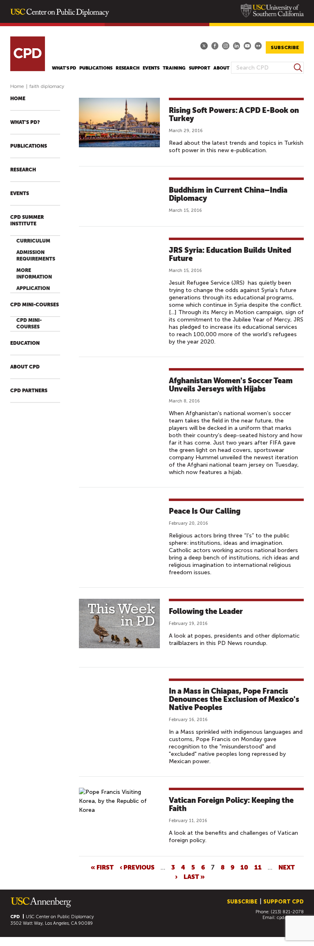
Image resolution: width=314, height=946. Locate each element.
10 (244, 867)
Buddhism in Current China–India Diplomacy (228, 194)
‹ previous (137, 867)
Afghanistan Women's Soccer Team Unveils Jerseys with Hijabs (231, 384)
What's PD (64, 68)
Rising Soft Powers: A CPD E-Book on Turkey (234, 114)
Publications (95, 68)
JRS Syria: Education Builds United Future (230, 254)
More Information (34, 273)
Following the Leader (206, 611)
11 (258, 867)
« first (102, 867)
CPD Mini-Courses (34, 305)
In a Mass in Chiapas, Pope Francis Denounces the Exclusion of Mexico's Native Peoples (234, 699)
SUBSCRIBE (285, 47)
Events (151, 68)
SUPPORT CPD (283, 902)
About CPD (25, 367)
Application (33, 288)
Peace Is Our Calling (204, 511)
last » (194, 876)
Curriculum (33, 241)
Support (199, 68)
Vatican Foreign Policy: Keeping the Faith (231, 804)
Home (17, 86)
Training (174, 68)
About (221, 68)
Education (25, 343)
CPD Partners (28, 390)
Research (127, 68)
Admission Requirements (35, 255)
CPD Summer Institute (27, 220)
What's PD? (25, 122)
